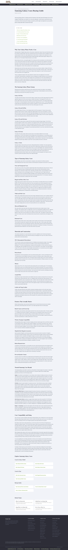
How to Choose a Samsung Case (21, 490)
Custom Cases (54, 520)
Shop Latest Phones (55, 4)
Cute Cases (54, 522)
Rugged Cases (42, 531)
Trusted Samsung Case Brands (22, 39)
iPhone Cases (30, 522)
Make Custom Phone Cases (45, 4)
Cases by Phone (38, 1)
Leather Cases (42, 528)
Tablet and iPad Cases (31, 528)
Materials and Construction (21, 35)
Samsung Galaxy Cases (31, 523)
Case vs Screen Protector (56, 533)
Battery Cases (42, 520)
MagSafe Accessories (28, 4)
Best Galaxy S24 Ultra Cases (21, 463)
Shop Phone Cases (12, 4)
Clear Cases (42, 522)
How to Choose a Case (56, 530)
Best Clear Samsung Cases (21, 475)
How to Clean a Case (55, 531)
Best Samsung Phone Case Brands (22, 486)
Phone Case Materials (55, 534)
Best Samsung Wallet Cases (21, 478)
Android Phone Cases (31, 520)
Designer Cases (54, 523)
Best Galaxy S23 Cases (20, 467)
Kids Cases (54, 525)
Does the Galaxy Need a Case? (40, 486)
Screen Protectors (20, 4)
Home (33, 1)
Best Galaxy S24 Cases (39, 463)
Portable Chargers (37, 4)
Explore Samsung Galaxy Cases (22, 43)
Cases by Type (51, 1)
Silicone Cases (42, 533)
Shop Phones (45, 1)
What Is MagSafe (55, 536)
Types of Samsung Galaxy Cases (22, 33)
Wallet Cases (42, 536)
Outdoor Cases (54, 528)
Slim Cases (42, 534)
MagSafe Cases (42, 530)
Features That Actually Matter (22, 37)
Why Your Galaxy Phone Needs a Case (23, 30)
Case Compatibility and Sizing (22, 41)
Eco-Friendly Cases (43, 525)
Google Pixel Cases (31, 525)
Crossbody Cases (43, 523)
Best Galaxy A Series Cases (40, 467)
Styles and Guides (59, 1)
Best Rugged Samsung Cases (40, 475)
